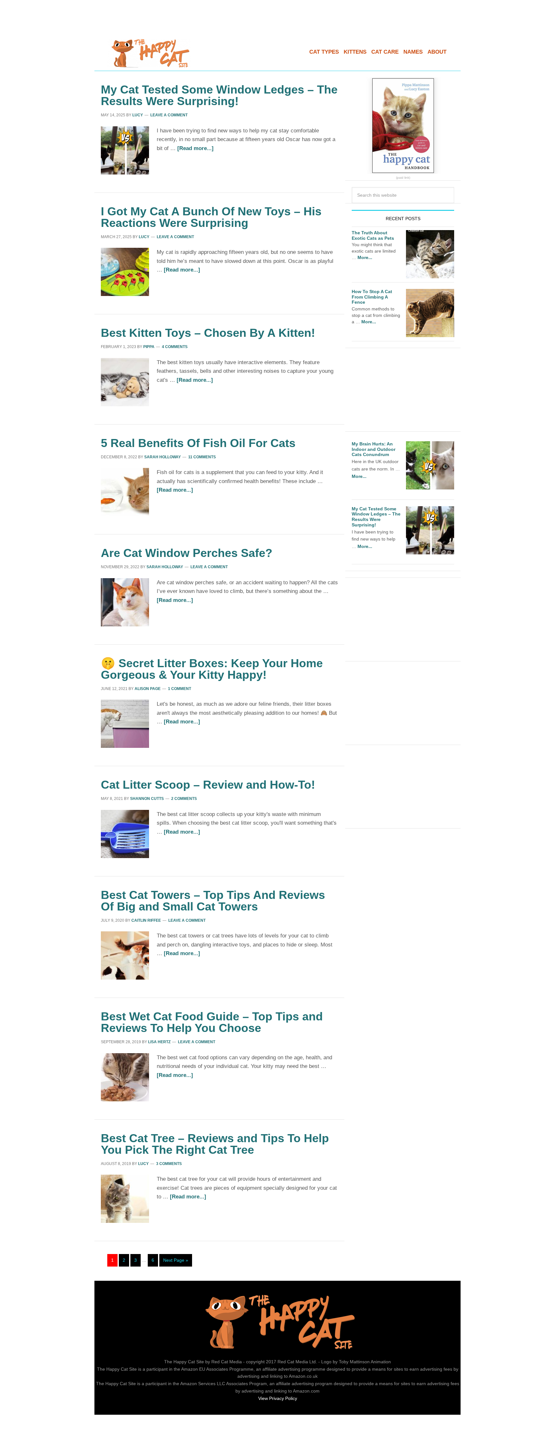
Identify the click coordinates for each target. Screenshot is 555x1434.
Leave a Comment (169, 115)
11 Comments (202, 457)
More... (364, 257)
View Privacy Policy (277, 1398)
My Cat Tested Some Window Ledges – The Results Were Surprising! (219, 95)
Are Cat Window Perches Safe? (186, 553)
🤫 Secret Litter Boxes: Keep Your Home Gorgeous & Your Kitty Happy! (212, 669)
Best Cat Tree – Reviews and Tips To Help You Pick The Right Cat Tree (215, 1144)
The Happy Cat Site (149, 53)
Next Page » (175, 1260)
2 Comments (184, 798)
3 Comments (169, 1163)
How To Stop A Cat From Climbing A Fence (372, 297)
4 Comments (175, 347)
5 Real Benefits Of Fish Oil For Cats (198, 443)
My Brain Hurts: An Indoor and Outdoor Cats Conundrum (373, 449)
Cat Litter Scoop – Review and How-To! (208, 784)
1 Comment (179, 688)
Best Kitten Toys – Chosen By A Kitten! (208, 332)
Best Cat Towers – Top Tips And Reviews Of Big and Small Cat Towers (213, 900)
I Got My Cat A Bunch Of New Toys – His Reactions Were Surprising (211, 217)
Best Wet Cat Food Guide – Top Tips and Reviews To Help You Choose (212, 1022)
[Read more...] (195, 148)
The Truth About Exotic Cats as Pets (373, 235)
